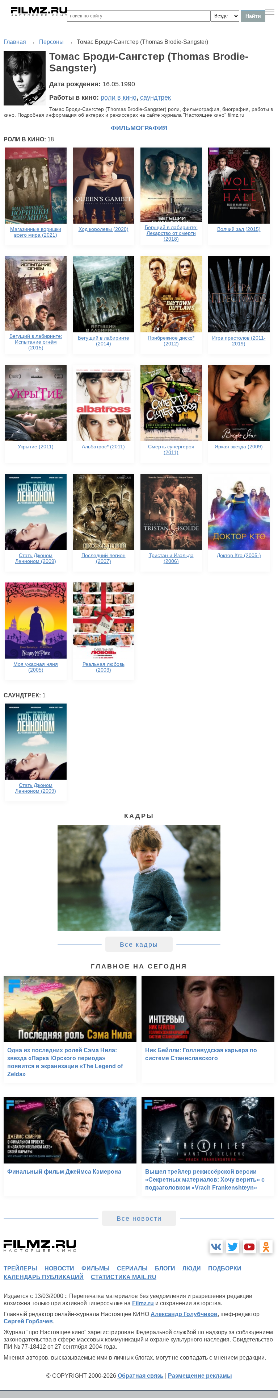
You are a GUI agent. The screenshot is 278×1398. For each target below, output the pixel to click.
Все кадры (139, 944)
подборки (224, 1268)
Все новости (139, 1218)
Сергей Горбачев (28, 1321)
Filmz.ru (143, 1303)
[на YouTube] (249, 1246)
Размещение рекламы (200, 1376)
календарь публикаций (44, 1277)
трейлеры (20, 1268)
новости (59, 1268)
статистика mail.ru (123, 1277)
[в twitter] (232, 1246)
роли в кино (118, 97)
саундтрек (155, 97)
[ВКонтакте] (216, 1246)
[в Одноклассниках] (266, 1246)
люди (191, 1268)
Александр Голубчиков (184, 1314)
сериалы (132, 1268)
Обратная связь (141, 1376)
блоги (165, 1268)
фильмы (95, 1268)
